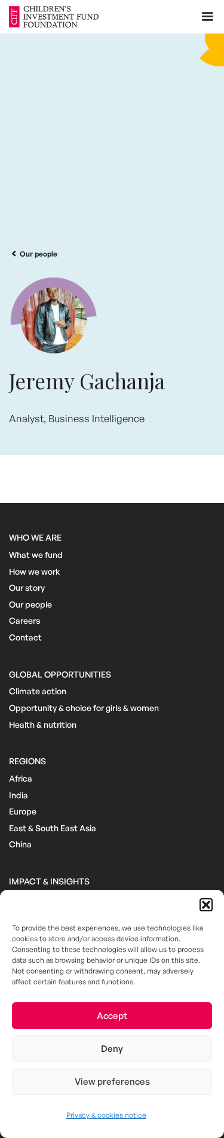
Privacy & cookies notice (106, 1114)
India (18, 795)
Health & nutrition (42, 724)
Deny (112, 1048)
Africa (20, 778)
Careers (24, 620)
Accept (112, 1015)
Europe (22, 811)
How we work (34, 571)
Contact (25, 637)
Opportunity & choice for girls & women (84, 708)
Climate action (37, 691)
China (20, 844)
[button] (206, 905)
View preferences (112, 1081)
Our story (27, 587)
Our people (30, 604)
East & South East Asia (52, 828)
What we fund (36, 555)
